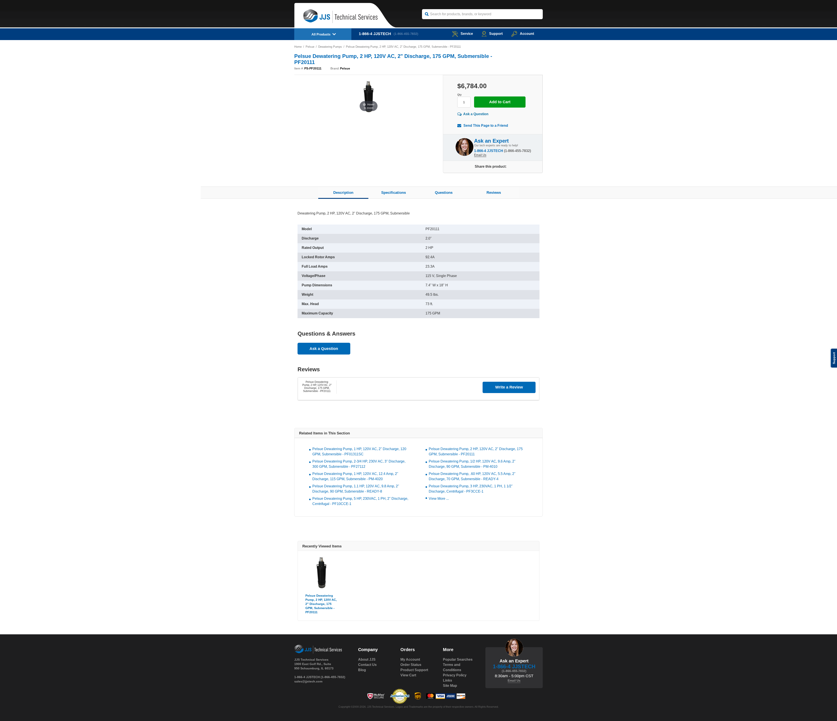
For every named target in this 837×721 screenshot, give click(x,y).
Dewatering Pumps (330, 46)
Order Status (410, 665)
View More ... (439, 498)
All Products (320, 34)
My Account (410, 659)
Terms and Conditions (452, 667)
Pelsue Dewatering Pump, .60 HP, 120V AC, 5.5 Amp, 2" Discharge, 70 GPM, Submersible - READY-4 (472, 476)
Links (447, 680)
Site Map (450, 685)
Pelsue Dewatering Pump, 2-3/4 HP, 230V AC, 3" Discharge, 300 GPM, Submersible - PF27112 (358, 463)
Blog (362, 670)
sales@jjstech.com (308, 681)
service (467, 33)
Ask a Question (475, 114)
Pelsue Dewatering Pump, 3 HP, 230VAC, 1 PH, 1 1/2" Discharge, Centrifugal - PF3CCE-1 (471, 488)
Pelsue (310, 46)
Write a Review (509, 387)
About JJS (367, 659)
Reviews (494, 193)
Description (343, 193)
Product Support (414, 670)
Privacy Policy (454, 675)
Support (496, 33)
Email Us (480, 155)
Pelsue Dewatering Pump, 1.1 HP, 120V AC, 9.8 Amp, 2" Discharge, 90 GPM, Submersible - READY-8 (355, 488)
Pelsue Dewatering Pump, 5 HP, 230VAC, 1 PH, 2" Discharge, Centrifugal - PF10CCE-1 (360, 501)
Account (527, 33)
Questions (444, 193)
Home (298, 46)
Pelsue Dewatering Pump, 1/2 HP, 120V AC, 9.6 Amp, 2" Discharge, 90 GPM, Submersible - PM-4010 (472, 463)
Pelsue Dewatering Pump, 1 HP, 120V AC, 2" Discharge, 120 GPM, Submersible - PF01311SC (359, 451)
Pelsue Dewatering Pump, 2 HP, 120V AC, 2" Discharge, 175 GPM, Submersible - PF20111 (317, 386)
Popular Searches (458, 659)
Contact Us (367, 665)
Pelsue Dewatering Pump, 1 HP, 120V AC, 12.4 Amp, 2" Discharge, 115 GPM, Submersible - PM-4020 (355, 476)
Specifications (393, 193)
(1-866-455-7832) (406, 33)
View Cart (408, 675)
